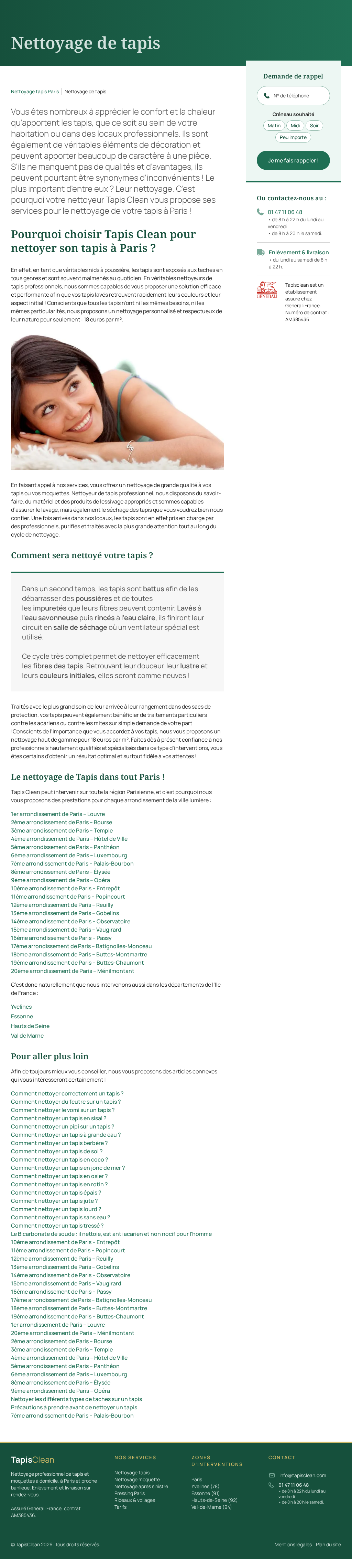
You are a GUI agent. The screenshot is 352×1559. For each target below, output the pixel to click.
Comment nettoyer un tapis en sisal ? (59, 1118)
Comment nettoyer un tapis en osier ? (59, 1176)
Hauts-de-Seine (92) (214, 1500)
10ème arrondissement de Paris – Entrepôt (65, 888)
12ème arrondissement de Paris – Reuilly (62, 905)
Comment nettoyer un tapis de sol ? (57, 1151)
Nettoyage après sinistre (141, 1486)
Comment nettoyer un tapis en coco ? (59, 1159)
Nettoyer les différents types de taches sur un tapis (76, 1399)
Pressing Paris (129, 1493)
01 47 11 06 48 (285, 212)
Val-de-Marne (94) (211, 1507)
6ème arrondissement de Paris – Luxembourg (69, 855)
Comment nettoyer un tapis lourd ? (56, 1209)
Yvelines (21, 1006)
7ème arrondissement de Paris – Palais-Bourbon (72, 863)
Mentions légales (293, 1544)
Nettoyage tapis (132, 1472)
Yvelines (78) (205, 1486)
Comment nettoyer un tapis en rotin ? (59, 1184)
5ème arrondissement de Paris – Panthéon (65, 847)
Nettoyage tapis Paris (35, 91)
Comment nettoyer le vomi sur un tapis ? (63, 1110)
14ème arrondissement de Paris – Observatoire (70, 921)
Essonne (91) (205, 1493)
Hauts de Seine (30, 1026)
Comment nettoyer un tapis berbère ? (59, 1143)
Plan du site (328, 1544)
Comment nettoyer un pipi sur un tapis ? (62, 1126)
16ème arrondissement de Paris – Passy (61, 938)
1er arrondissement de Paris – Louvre (58, 814)
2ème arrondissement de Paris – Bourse (61, 822)
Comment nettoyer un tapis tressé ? (57, 1225)
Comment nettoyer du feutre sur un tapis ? (66, 1101)
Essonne (22, 1016)
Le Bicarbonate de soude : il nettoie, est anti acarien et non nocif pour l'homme (111, 1234)
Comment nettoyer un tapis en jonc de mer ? (68, 1167)
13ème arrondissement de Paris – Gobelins (65, 913)
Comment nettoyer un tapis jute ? (54, 1201)
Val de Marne (27, 1035)
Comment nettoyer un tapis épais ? (56, 1192)
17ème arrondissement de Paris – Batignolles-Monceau (81, 946)
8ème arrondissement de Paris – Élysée (60, 872)
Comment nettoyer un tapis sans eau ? (60, 1217)
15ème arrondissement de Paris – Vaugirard (66, 929)
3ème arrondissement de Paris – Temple (62, 830)
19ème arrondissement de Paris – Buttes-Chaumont (77, 962)
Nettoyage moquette (137, 1479)
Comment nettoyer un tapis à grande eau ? (66, 1134)
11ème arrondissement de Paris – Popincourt (68, 896)
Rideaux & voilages (134, 1500)
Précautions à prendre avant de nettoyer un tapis (74, 1407)
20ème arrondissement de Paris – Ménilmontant (72, 971)
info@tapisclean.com (302, 1475)
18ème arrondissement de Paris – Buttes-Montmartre (79, 954)
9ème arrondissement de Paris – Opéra (60, 880)
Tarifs (120, 1507)
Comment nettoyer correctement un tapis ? (67, 1093)
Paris (196, 1479)
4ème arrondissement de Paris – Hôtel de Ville (69, 838)
